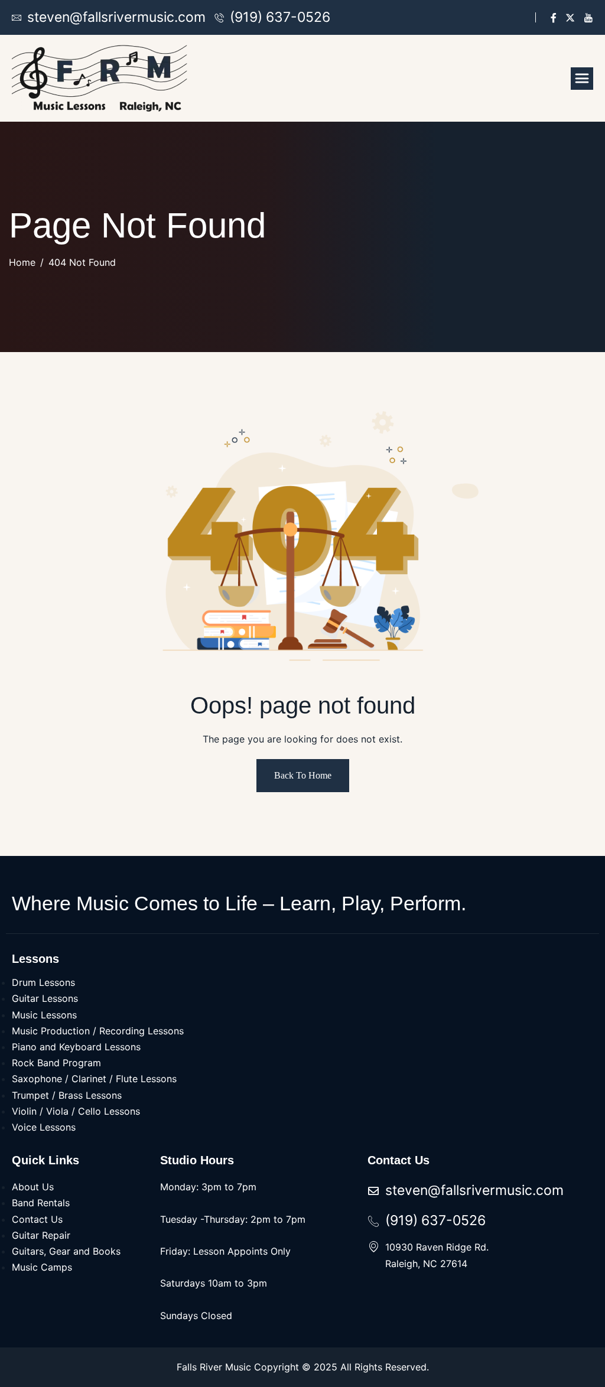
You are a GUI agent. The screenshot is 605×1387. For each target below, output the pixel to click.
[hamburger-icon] (582, 78)
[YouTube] (588, 17)
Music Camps (42, 1267)
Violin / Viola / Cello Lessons (76, 1111)
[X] (570, 17)
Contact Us (37, 1219)
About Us (33, 1187)
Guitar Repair (41, 1235)
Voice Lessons (44, 1127)
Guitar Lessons (45, 998)
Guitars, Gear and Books (66, 1251)
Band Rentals (41, 1203)
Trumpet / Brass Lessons (67, 1095)
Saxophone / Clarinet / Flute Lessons (94, 1079)
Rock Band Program (56, 1063)
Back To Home (302, 775)
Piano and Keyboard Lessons (76, 1047)
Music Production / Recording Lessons (98, 1031)
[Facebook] (554, 17)
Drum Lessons (43, 982)
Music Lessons (44, 1015)
